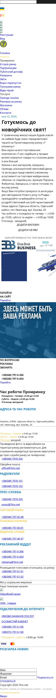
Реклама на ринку (11, 101)
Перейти (5, 300)
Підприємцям (8, 68)
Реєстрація (6, 35)
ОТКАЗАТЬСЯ (7, 681)
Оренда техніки (9, 98)
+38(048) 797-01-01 (12, 571)
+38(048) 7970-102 (12, 486)
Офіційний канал (10, 594)
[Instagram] (28, 24)
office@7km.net (11, 468)
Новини (4, 56)
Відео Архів (7, 90)
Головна (5, 53)
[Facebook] (28, 22)
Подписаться (45, 677)
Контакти (5, 112)
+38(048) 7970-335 (12, 459)
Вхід (2, 38)
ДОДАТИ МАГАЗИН (28, 224)
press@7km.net (11, 504)
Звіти (3, 79)
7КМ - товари (8, 603)
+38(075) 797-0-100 (12, 632)
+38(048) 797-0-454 (12, 556)
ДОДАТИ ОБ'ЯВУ (28, 230)
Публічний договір (11, 71)
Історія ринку (8, 64)
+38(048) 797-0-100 (12, 626)
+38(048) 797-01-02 (12, 576)
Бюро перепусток (10, 83)
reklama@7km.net (12, 562)
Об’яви (4, 109)
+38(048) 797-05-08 (12, 517)
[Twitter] (28, 27)
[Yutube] (28, 29)
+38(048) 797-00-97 (12, 538)
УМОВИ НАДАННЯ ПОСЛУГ (18, 616)
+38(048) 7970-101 (12, 481)
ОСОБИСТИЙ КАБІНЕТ (15, 621)
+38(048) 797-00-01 (12, 528)
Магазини (6, 105)
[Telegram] (28, 31)
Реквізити (6, 75)
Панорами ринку (10, 86)
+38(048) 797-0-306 (12, 551)
